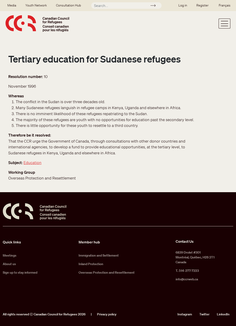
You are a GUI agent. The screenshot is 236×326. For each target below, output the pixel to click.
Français (224, 5)
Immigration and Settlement (99, 255)
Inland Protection (91, 264)
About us (9, 264)
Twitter (204, 314)
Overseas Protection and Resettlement (107, 272)
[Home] (37, 23)
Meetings (9, 255)
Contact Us (185, 241)
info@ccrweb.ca (187, 279)
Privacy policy (106, 314)
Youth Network (36, 5)
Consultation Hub (68, 5)
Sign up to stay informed (20, 272)
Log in (182, 5)
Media (11, 5)
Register (202, 5)
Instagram (184, 314)
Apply (155, 6)
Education (32, 162)
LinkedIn (223, 314)
